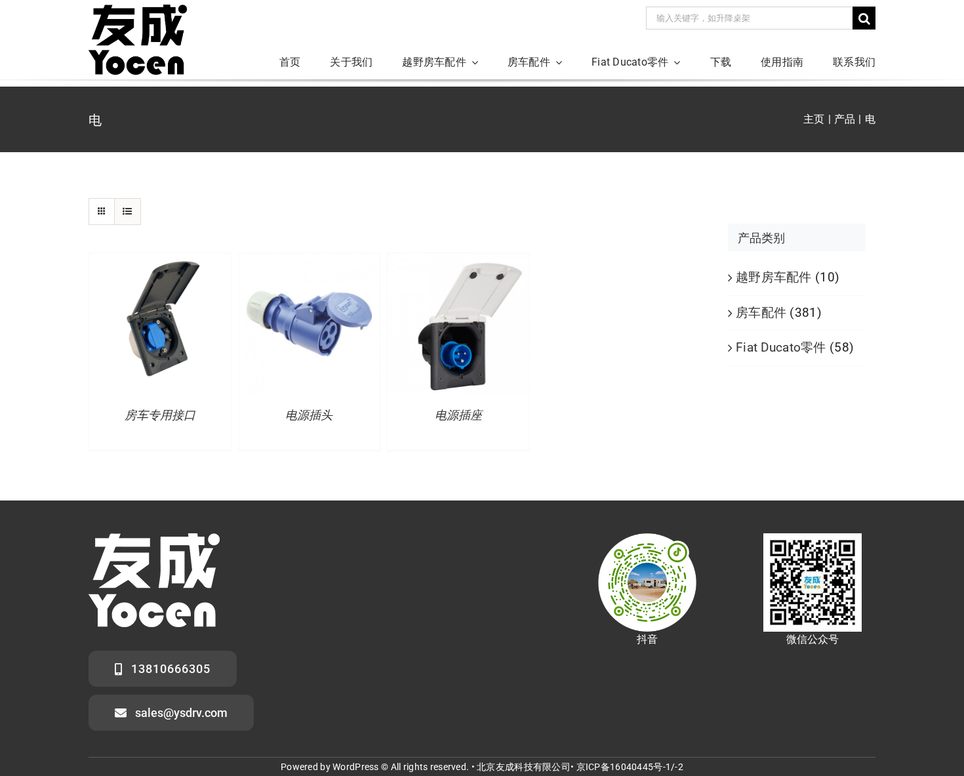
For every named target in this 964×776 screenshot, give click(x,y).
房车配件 (761, 312)
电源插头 (308, 415)
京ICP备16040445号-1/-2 (629, 767)
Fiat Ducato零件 (781, 347)
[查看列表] (127, 211)
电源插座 (458, 415)
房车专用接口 (160, 415)
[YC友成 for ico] (138, 10)
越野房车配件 (774, 277)
